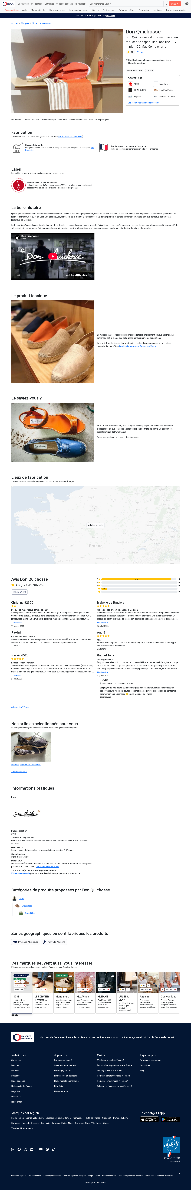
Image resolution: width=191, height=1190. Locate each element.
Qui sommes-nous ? (63, 1060)
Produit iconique (48, 119)
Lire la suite (16, 622)
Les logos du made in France (110, 1070)
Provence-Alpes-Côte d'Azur (88, 1123)
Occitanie (45, 1123)
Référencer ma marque (150, 1060)
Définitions (16, 1096)
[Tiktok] (53, 1149)
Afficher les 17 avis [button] (20, 707)
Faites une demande (20, 873)
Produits (38, 4)
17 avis (140, 52)
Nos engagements (62, 1070)
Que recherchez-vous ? (100, 4)
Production (16, 119)
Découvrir (110, 15)
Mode (34, 23)
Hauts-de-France (92, 1118)
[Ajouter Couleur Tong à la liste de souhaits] (175, 976)
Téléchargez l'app (152, 1113)
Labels (27, 119)
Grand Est (106, 1118)
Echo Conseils (101, 1182)
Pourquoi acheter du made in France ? (114, 1076)
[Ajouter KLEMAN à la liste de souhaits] (112, 976)
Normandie (78, 1118)
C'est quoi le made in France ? (110, 1060)
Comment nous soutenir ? (65, 1065)
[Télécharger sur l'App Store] (149, 1119)
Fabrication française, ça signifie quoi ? (114, 1086)
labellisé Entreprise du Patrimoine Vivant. (137, 346)
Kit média (58, 1086)
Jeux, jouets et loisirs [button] (79, 10)
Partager (150, 70)
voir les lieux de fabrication (70, 136)
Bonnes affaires (12, 10)
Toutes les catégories (176, 10)
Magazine (82, 4)
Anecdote (62, 119)
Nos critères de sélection (65, 1076)
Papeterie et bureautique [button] (150, 10)
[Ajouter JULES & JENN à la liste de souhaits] (133, 976)
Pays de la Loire (120, 1118)
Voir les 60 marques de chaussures (143, 103)
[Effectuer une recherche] (165, 4)
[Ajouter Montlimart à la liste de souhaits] (70, 976)
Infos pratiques (102, 119)
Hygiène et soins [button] (57, 10)
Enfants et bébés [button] (126, 10)
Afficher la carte (95, 525)
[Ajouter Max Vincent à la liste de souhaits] (91, 976)
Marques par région (25, 1113)
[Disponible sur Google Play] (170, 1119)
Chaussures (45, 23)
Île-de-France (17, 1118)
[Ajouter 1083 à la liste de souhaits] (28, 976)
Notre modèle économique (66, 1081)
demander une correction (47, 866)
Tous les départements (22, 1128)
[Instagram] (25, 1149)
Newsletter (16, 1102)
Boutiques (49, 4)
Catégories (16, 1060)
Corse (106, 1123)
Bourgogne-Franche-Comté (58, 1118)
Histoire (35, 119)
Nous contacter (61, 1091)
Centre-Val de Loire (35, 1118)
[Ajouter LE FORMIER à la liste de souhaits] (49, 976)
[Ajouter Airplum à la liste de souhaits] (154, 976)
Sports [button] (95, 10)
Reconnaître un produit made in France (114, 1065)
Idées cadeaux (66, 4)
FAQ (142, 1070)
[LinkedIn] (31, 1149)
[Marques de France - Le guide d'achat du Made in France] (8, 4)
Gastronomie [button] (109, 10)
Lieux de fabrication (78, 119)
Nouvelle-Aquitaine (30, 1123)
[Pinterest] (47, 1149)
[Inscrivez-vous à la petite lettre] (12, 1149)
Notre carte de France (21, 1086)
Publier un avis (19, 592)
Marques (25, 4)
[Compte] (186, 4)
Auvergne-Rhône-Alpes (62, 1123)
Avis (91, 119)
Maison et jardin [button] (38, 10)
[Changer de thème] (179, 1173)
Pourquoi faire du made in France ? (112, 1081)
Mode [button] (24, 10)
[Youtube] (40, 1149)
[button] (25, 942)
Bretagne (15, 1123)
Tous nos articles (19, 771)
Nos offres (145, 1065)
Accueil (14, 23)
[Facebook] (19, 1149)
